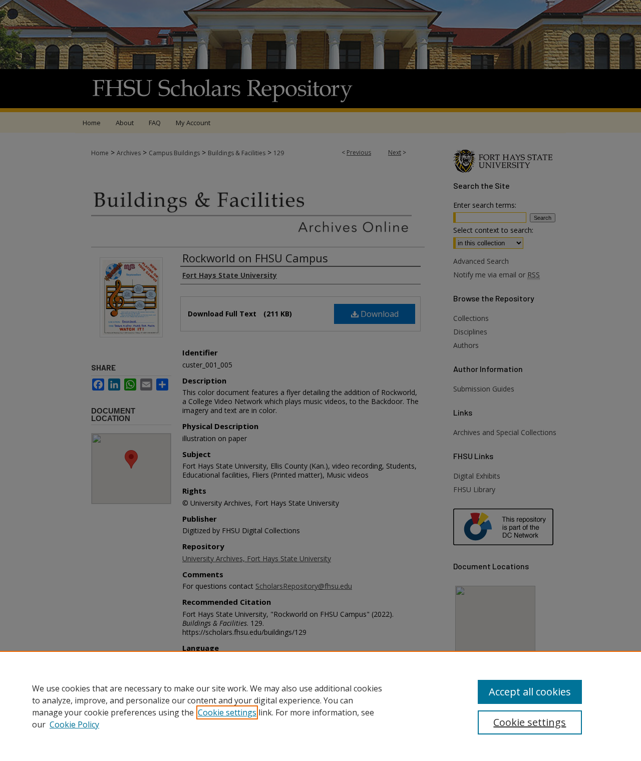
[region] (320, 706)
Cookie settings (227, 712)
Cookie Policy (74, 724)
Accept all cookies (530, 691)
